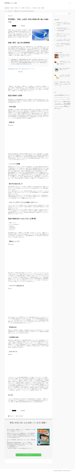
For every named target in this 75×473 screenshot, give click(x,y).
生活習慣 (20, 416)
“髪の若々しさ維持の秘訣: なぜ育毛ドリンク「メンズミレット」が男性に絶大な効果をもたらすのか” (63, 44)
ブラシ (66, 99)
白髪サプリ (57, 106)
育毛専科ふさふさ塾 (11, 3)
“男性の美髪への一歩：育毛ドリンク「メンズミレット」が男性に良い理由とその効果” (63, 24)
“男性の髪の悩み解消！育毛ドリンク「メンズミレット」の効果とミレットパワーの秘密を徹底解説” (63, 29)
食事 (57, 108)
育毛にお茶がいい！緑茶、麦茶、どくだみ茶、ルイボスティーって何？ (65, 56)
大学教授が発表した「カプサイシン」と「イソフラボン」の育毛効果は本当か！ (65, 62)
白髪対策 (60, 106)
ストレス (61, 97)
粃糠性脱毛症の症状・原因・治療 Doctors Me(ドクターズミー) (22, 68)
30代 (58, 95)
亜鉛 (64, 101)
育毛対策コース (12, 416)
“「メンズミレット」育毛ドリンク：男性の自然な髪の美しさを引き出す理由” (63, 40)
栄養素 (61, 104)
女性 (59, 104)
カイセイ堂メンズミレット (28, 454)
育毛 (65, 106)
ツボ (56, 99)
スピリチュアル (65, 97)
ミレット (61, 101)
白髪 (55, 106)
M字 (64, 95)
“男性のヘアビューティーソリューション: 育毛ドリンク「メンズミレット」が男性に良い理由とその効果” (63, 35)
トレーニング (59, 99)
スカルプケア (58, 97)
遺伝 (55, 108)
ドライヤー (63, 99)
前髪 (68, 101)
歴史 (63, 104)
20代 (56, 95)
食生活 (59, 108)
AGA (61, 95)
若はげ (68, 106)
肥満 (63, 106)
